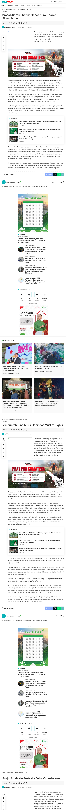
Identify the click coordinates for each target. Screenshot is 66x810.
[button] (52, 1)
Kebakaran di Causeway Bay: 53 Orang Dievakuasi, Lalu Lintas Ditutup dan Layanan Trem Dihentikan (36, 270)
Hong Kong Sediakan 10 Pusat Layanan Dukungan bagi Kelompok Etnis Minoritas (15, 368)
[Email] (21, 23)
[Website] (57, 182)
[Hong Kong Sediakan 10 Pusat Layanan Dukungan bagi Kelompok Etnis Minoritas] (17, 353)
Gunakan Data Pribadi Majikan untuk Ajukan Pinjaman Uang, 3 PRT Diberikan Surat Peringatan (31, 240)
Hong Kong (25, 236)
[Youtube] (36, 296)
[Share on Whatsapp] (14, 23)
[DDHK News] (7, 1)
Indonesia (41, 371)
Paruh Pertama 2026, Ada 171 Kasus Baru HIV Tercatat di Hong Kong (36, 260)
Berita (19, 236)
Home (3, 9)
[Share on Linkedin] (16, 23)
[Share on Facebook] (9, 23)
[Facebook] (59, 182)
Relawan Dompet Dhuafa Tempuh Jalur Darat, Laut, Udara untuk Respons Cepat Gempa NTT (47, 403)
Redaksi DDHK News (10, 27)
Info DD (5, 11)
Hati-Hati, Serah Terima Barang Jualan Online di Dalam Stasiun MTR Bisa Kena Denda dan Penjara (36, 250)
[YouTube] (61, 182)
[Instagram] (63, 182)
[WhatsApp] (44, 296)
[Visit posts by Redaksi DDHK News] (3, 27)
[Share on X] (11, 23)
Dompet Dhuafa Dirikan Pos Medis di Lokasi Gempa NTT (48, 367)
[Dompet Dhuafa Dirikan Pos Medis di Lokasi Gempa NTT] (49, 353)
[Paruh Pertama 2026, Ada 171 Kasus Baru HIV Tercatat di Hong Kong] (21, 259)
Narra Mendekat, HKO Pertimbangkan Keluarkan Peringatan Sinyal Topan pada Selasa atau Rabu (35, 281)
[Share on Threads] (19, 23)
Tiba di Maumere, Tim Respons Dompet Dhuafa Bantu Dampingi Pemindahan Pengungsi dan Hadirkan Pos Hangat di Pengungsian (16, 404)
